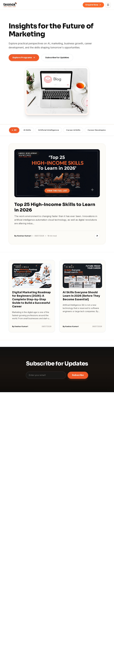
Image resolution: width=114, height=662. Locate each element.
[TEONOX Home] (10, 4)
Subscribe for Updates (57, 57)
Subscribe (78, 375)
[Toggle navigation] (108, 4)
